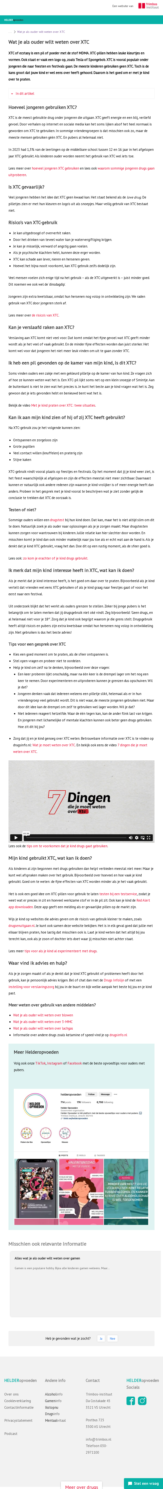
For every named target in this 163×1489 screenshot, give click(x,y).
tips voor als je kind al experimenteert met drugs (60, 951)
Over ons (11, 1394)
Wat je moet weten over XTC (53, 745)
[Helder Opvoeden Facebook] (131, 1403)
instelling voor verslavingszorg (31, 986)
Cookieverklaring (17, 1400)
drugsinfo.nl (118, 1035)
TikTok (40, 1063)
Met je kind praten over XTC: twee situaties (63, 405)
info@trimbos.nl (98, 1439)
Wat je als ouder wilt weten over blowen (43, 1015)
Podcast (10, 1433)
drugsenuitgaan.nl (21, 925)
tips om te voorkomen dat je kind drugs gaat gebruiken (67, 846)
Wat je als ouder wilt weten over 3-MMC (43, 1021)
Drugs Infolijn (114, 980)
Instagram (54, 1063)
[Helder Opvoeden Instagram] (143, 1403)
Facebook (74, 1063)
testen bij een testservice (118, 894)
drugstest (57, 520)
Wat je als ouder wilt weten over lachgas (43, 1028)
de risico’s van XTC (45, 315)
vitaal (55, 1420)
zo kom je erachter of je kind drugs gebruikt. (55, 558)
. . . (9, 32)
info (54, 1394)
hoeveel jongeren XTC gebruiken (55, 168)
